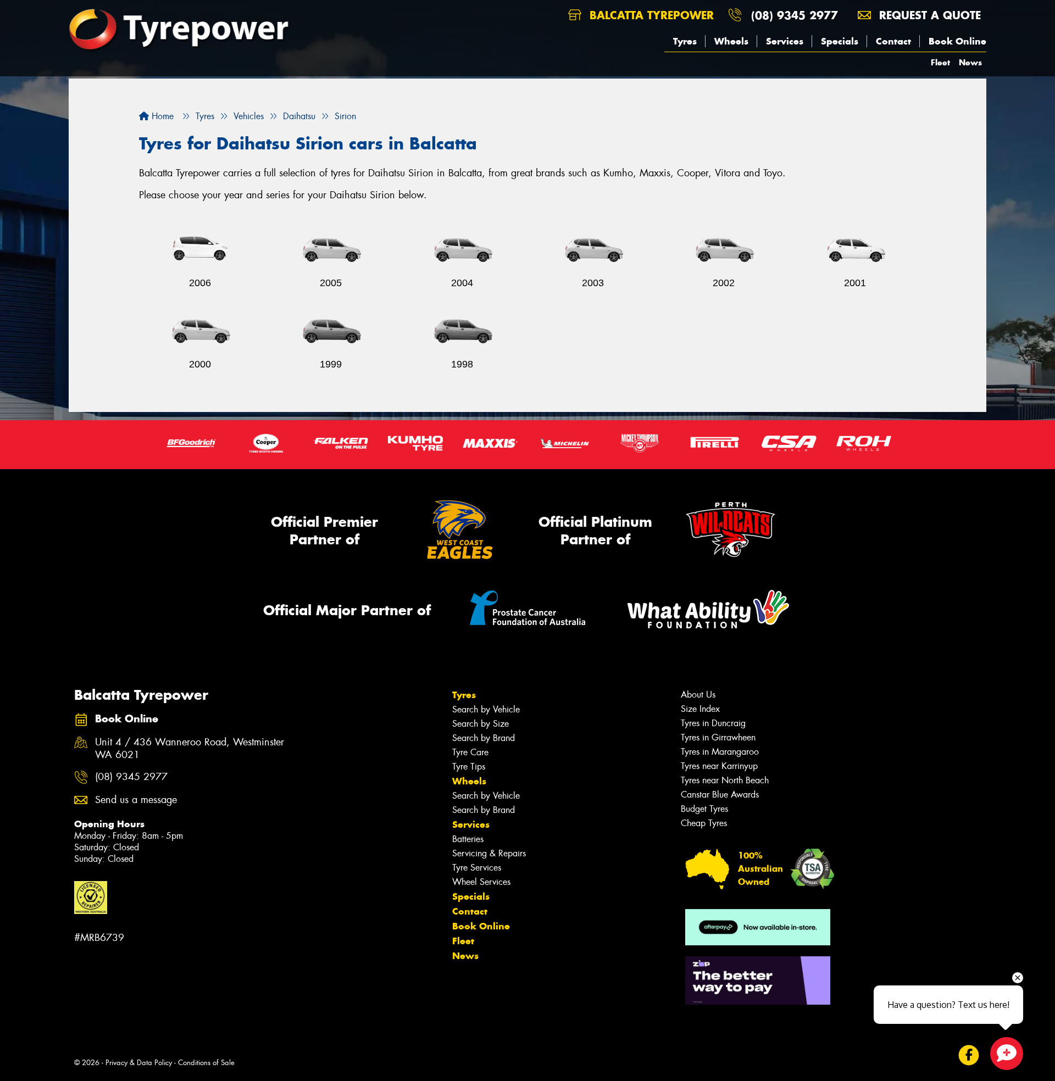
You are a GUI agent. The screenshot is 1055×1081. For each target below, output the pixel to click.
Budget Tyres (704, 809)
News (970, 62)
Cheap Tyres (704, 823)
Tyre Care (470, 752)
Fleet (940, 62)
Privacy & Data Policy (139, 1062)
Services (784, 41)
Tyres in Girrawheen (718, 737)
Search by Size (480, 723)
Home (161, 116)
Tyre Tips (468, 766)
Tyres (685, 41)
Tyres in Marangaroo (720, 751)
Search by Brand (483, 738)
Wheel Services (481, 882)
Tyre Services (476, 867)
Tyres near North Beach (725, 780)
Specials (839, 41)
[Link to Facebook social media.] (969, 1055)
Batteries (468, 839)
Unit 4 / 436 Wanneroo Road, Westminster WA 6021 (189, 748)
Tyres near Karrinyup (719, 766)
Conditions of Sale (206, 1062)
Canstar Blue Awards (720, 794)
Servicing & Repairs (489, 853)
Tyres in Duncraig (713, 723)
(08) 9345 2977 (794, 15)
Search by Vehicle (486, 709)
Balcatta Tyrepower (650, 15)
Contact (893, 41)
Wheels (731, 41)
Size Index (700, 709)
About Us (698, 694)
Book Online (957, 41)
